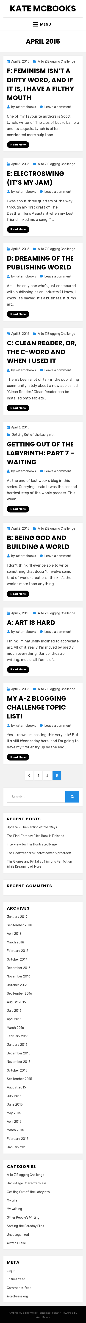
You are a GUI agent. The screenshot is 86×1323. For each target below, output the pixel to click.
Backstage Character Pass (27, 1183)
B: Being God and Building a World (38, 542)
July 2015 (14, 1096)
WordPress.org (17, 1296)
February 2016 (17, 1036)
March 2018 (15, 942)
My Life (12, 1200)
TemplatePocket (48, 1312)
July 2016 (14, 1011)
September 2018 (19, 925)
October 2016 (17, 985)
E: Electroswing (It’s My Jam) (35, 178)
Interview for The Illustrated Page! (32, 844)
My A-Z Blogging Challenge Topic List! (36, 707)
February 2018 (17, 951)
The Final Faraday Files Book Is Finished (35, 836)
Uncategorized (18, 1235)
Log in (11, 1271)
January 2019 (17, 917)
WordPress (43, 1317)
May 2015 (14, 1113)
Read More (18, 144)
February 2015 (17, 1139)
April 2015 (14, 1122)
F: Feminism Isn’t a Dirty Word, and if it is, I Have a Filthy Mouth (40, 84)
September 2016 (19, 994)
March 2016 (15, 1028)
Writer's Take (16, 1243)
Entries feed (16, 1279)
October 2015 (17, 1070)
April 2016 (14, 1019)
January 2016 (17, 1045)
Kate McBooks (43, 8)
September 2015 (19, 1079)
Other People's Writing (23, 1218)
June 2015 (15, 1104)
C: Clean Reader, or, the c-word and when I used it (42, 352)
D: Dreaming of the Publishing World (40, 263)
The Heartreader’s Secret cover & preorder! (39, 853)
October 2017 (17, 959)
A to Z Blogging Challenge (56, 61)
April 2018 (14, 934)
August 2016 (16, 1002)
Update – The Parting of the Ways (32, 827)
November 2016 (19, 976)
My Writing (14, 1209)
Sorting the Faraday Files (25, 1226)
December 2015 (19, 1053)
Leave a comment (58, 107)
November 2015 (19, 1062)
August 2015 (16, 1087)
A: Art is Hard (31, 622)
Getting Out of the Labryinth (33, 435)
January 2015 (17, 1147)
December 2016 (19, 968)
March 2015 (15, 1130)
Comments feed (19, 1288)
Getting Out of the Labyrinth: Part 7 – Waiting (41, 453)
